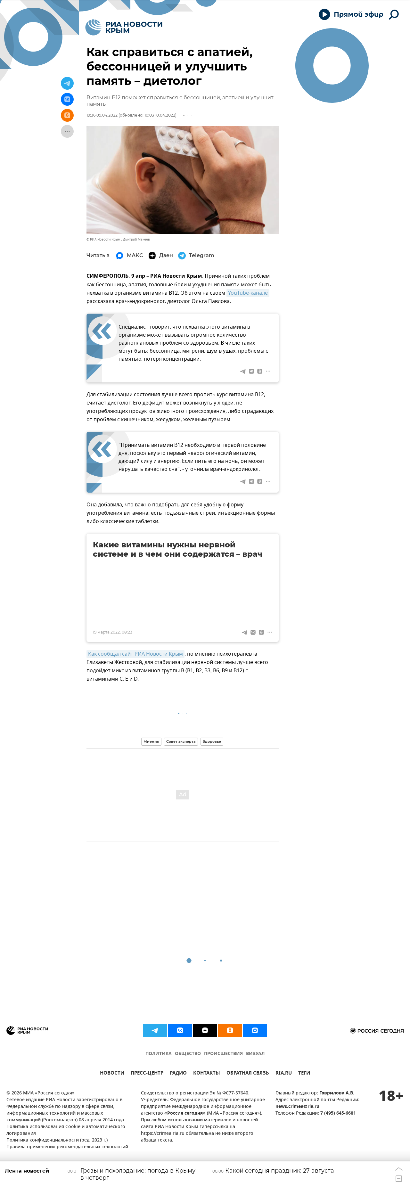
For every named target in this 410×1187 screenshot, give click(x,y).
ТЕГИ (304, 1073)
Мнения (151, 741)
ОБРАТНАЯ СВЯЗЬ (247, 1073)
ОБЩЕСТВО (188, 1054)
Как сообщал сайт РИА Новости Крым (135, 654)
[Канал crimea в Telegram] (155, 1030)
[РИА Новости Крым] (123, 27)
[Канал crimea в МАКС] (255, 1030)
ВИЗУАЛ (255, 1054)
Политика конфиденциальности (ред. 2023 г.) (57, 1140)
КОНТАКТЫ (206, 1073)
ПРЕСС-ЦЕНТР (147, 1073)
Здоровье (212, 741)
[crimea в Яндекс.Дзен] (205, 1030)
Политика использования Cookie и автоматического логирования (65, 1130)
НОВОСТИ (112, 1073)
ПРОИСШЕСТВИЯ (223, 1054)
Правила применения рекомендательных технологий (67, 1147)
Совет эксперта (181, 741)
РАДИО (178, 1073)
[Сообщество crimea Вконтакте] (180, 1030)
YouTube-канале (248, 293)
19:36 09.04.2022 (102, 115)
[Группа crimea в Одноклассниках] (230, 1030)
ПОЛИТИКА (158, 1054)
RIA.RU (283, 1073)
